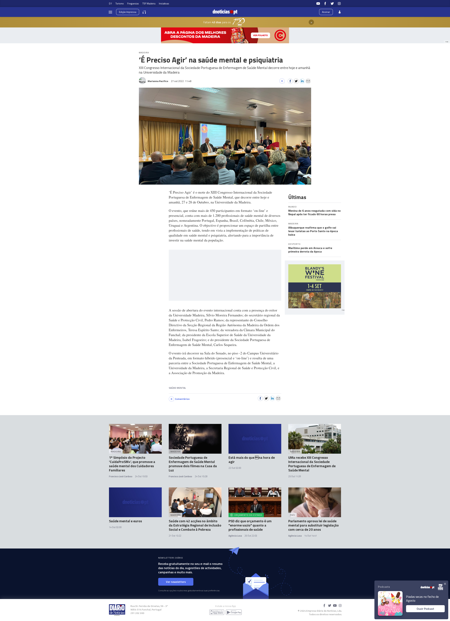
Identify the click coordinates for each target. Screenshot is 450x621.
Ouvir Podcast (425, 609)
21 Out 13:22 (175, 535)
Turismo (119, 3)
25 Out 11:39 (294, 476)
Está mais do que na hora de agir (252, 459)
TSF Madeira (148, 3)
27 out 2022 (181, 81)
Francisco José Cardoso (120, 476)
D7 (110, 3)
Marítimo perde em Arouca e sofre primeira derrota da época (310, 250)
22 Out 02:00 (235, 468)
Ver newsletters (176, 582)
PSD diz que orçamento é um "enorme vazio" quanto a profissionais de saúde (250, 525)
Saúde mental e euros (125, 521)
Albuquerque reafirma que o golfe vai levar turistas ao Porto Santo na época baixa (313, 231)
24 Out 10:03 (141, 476)
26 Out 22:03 (251, 535)
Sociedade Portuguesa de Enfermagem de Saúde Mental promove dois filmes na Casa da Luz (193, 464)
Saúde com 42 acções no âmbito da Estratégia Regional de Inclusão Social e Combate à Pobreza (195, 525)
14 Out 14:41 (310, 535)
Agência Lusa (235, 535)
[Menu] (110, 12)
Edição (127, 12)
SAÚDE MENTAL (177, 388)
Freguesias (133, 3)
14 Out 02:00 (115, 527)
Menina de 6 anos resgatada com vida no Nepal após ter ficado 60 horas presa (314, 212)
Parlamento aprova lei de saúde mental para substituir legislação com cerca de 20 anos (313, 525)
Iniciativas (164, 3)
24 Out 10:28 (201, 476)
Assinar (326, 12)
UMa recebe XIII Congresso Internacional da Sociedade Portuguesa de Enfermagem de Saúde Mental (312, 464)
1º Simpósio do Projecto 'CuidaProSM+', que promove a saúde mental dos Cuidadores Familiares (132, 464)
